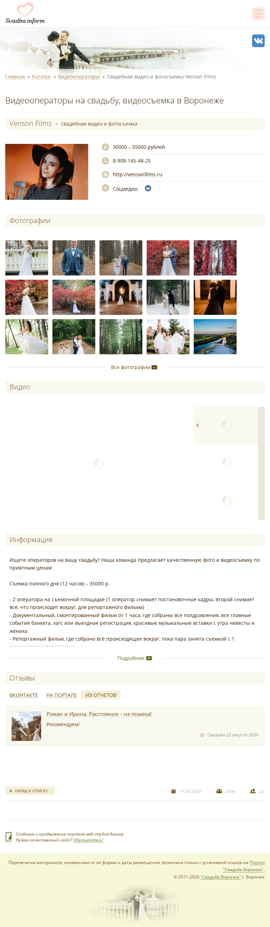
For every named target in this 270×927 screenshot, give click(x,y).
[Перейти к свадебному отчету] (26, 726)
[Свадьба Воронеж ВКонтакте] (258, 40)
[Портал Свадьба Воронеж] (25, 13)
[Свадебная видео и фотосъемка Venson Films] (26, 257)
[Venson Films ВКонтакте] (148, 188)
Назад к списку (31, 790)
